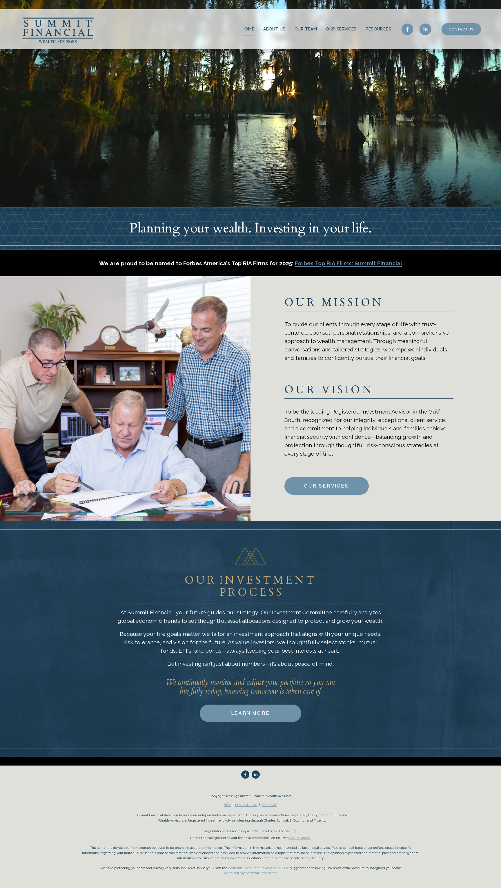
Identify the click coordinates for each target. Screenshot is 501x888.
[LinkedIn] (425, 29)
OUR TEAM (306, 29)
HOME (248, 29)
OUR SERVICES (341, 29)
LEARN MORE (250, 713)
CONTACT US (461, 29)
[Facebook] (407, 29)
